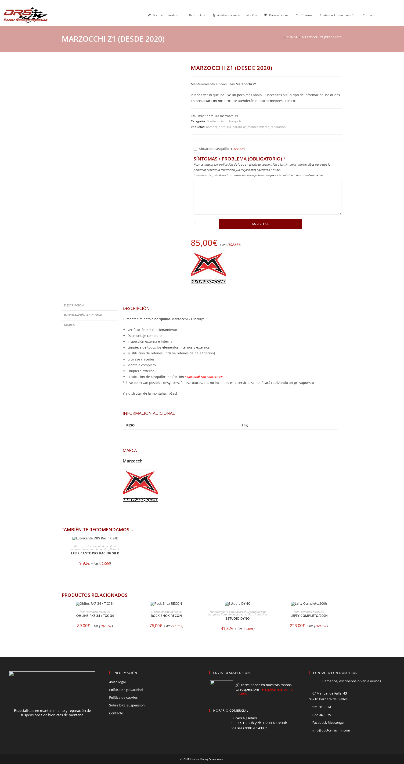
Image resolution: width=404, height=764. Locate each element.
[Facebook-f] (44, 732)
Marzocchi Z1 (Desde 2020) (322, 37)
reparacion (278, 127)
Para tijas (116, 549)
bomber (211, 127)
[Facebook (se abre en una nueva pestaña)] (394, 15)
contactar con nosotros (213, 100)
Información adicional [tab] (83, 315)
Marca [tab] (69, 325)
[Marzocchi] (208, 267)
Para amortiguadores (234, 614)
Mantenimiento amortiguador (228, 612)
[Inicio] (281, 37)
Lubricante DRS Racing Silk (95, 553)
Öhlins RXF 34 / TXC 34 (95, 615)
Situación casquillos (222, 148)
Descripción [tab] (74, 305)
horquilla (225, 127)
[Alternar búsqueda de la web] (385, 15)
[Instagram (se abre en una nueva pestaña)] (400, 15)
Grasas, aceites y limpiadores (91, 546)
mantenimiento (258, 127)
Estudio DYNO (238, 618)
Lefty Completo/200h (309, 615)
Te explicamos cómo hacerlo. (264, 691)
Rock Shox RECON (166, 615)
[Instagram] (61, 732)
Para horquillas (99, 549)
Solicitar (260, 224)
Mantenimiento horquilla (224, 121)
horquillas (239, 127)
